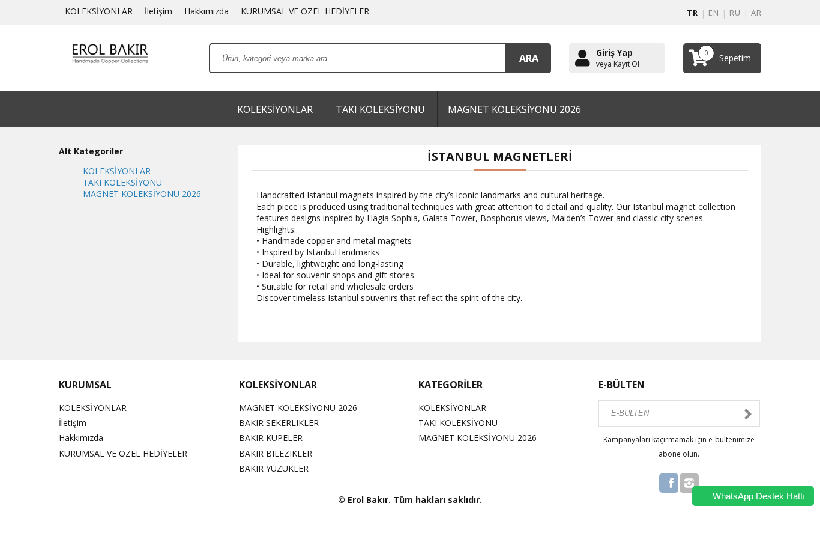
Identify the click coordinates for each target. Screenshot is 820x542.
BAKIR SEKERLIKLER (279, 422)
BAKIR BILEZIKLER (275, 453)
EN (713, 12)
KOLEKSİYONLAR (99, 11)
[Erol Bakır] (110, 57)
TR (692, 12)
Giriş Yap (614, 52)
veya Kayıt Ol (617, 64)
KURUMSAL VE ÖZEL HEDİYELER (305, 11)
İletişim (158, 11)
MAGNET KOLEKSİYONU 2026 (514, 109)
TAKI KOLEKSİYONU (380, 109)
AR (756, 12)
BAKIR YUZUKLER (274, 468)
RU (734, 12)
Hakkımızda (206, 11)
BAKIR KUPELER (271, 437)
